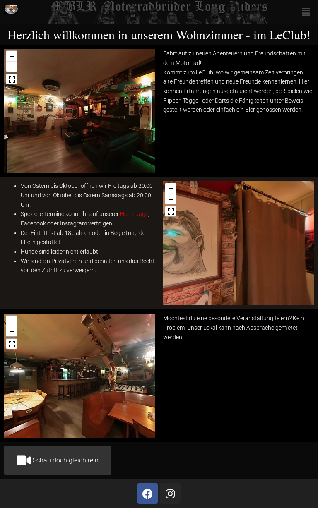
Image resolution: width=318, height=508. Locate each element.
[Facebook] (147, 493)
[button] (306, 12)
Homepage (134, 214)
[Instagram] (170, 493)
